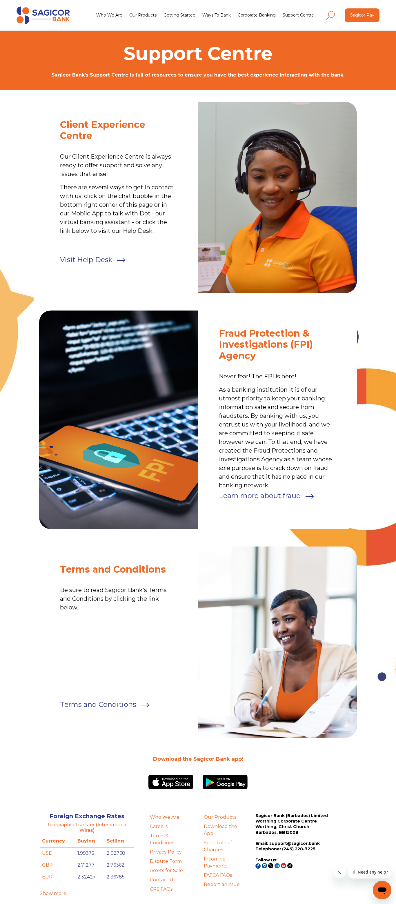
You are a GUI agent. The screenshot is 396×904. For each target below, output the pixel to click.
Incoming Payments (215, 862)
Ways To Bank (216, 15)
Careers (159, 826)
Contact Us (162, 880)
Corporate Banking (257, 15)
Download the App (220, 830)
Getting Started (179, 15)
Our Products (143, 15)
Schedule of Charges (218, 846)
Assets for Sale (166, 870)
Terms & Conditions (162, 839)
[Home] (43, 15)
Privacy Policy (166, 852)
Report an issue (222, 884)
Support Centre (298, 15)
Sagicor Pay (362, 15)
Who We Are (109, 15)
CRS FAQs (161, 889)
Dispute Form (166, 861)
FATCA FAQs (218, 875)
